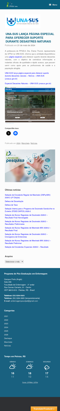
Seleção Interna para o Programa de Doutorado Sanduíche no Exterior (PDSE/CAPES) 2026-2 (30, 210)
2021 (6, 316)
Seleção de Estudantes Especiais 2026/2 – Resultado (26, 247)
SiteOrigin (45, 391)
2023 (6, 323)
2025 (6, 331)
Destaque (8, 338)
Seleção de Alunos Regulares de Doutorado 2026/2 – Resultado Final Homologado (26, 216)
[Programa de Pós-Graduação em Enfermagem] (12, 4)
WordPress (24, 391)
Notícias (34, 143)
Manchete (25, 143)
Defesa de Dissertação (14, 201)
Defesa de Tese (11, 204)
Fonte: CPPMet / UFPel (30, 382)
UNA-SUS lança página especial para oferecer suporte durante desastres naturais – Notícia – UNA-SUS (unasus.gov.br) (27, 76)
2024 (18, 143)
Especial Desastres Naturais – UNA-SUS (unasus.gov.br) (28, 83)
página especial (15, 56)
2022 (6, 320)
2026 (6, 334)
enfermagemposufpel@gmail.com (21, 301)
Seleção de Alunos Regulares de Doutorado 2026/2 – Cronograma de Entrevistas (26, 235)
